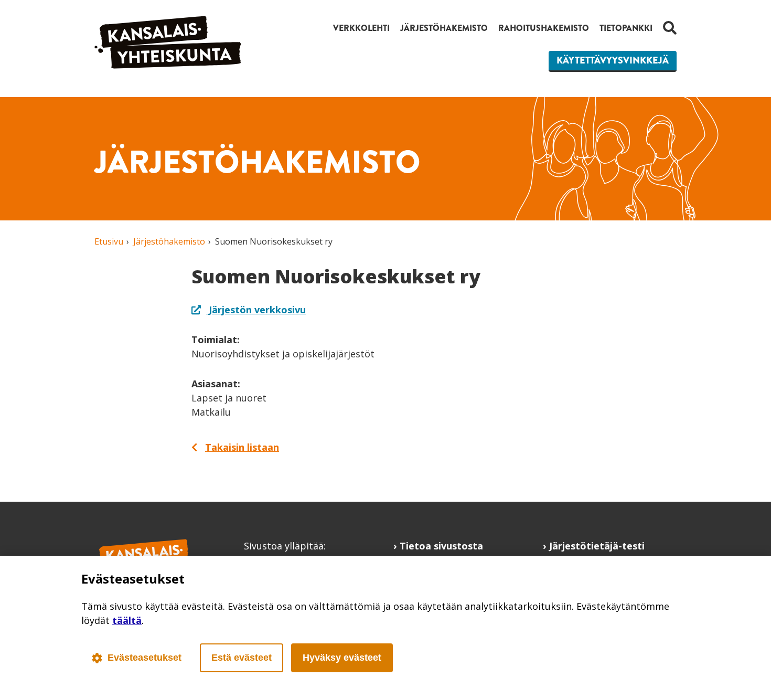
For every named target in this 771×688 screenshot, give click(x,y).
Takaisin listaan (242, 447)
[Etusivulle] (167, 65)
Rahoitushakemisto (543, 28)
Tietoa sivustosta (441, 545)
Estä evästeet (241, 657)
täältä (127, 620)
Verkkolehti (361, 28)
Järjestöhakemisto (444, 28)
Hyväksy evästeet (342, 657)
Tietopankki (625, 28)
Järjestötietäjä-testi (597, 545)
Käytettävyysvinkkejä (612, 60)
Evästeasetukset (144, 657)
